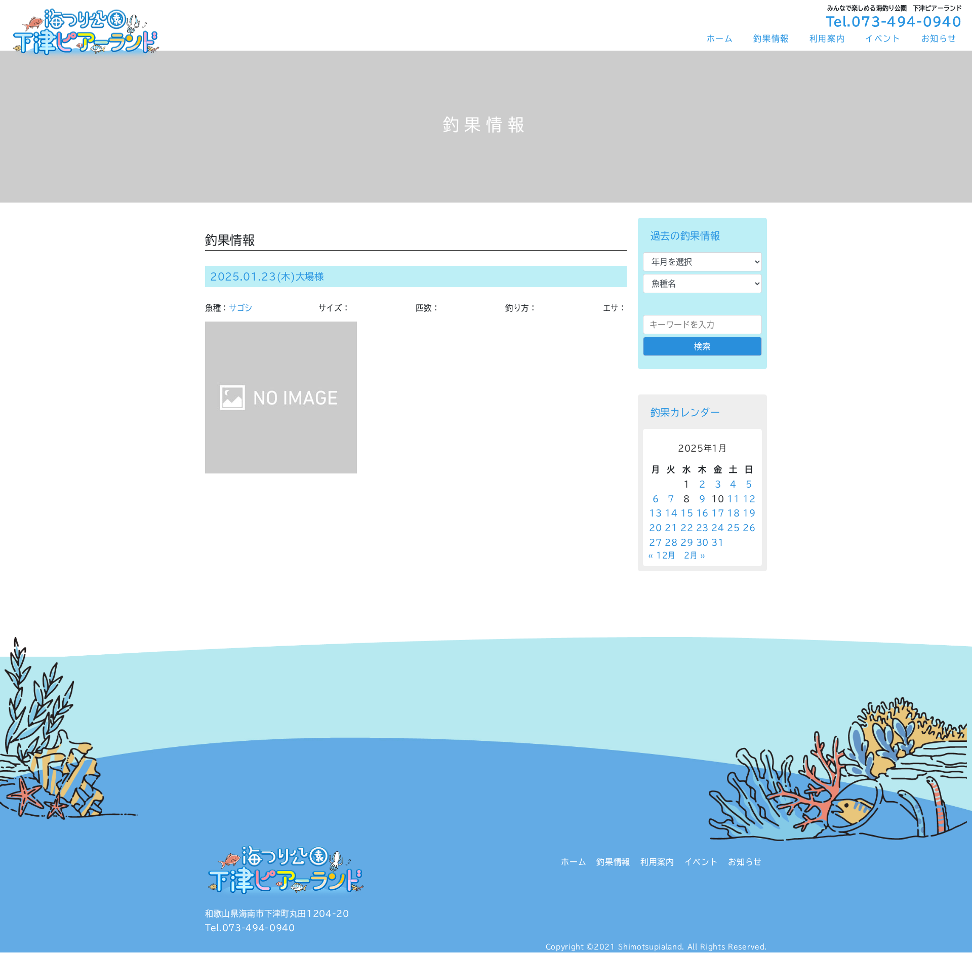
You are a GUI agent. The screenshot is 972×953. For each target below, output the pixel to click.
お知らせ (939, 38)
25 (733, 528)
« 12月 (661, 555)
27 (655, 542)
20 (655, 528)
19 (749, 513)
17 (717, 513)
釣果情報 (771, 38)
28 (671, 542)
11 (733, 499)
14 (671, 513)
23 (702, 528)
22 (686, 528)
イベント (883, 38)
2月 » (695, 555)
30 (702, 542)
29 (686, 542)
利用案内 (827, 38)
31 (717, 542)
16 (702, 513)
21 (671, 528)
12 (749, 499)
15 (686, 513)
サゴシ (241, 308)
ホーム (720, 38)
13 (655, 513)
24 (717, 528)
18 (733, 513)
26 (749, 528)
